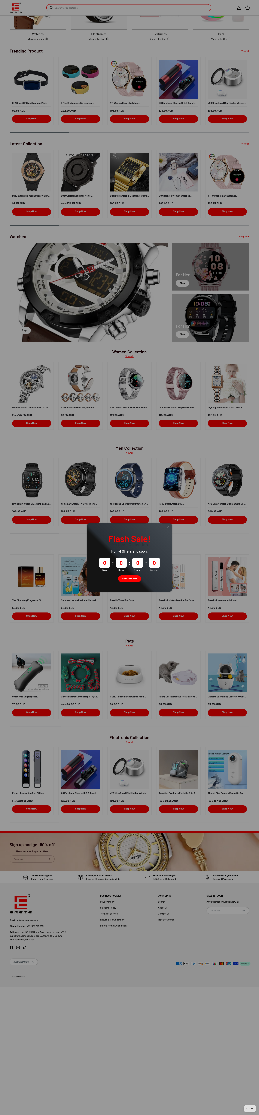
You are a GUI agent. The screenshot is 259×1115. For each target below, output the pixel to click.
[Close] (168, 527)
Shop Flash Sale (129, 578)
